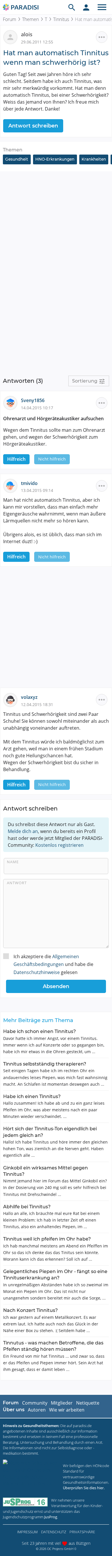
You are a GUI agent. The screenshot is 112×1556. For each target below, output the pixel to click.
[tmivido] (12, 485)
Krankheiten (94, 159)
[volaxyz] (12, 699)
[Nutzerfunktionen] (86, 7)
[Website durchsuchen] (72, 7)
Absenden (56, 986)
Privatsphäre (82, 1531)
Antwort (17, 882)
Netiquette (87, 1403)
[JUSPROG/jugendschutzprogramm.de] (25, 1502)
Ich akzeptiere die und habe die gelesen (53, 964)
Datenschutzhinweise (36, 972)
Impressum (27, 1531)
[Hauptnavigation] (102, 7)
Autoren (37, 1410)
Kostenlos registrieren (59, 845)
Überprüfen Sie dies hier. (84, 1487)
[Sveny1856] (12, 403)
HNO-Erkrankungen (54, 159)
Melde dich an (23, 831)
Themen (30, 19)
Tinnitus (61, 19)
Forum (9, 19)
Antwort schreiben (33, 126)
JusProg (50, 1516)
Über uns (13, 1409)
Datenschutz (53, 1531)
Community (34, 1403)
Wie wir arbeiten (66, 1410)
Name (13, 861)
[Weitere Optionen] (101, 37)
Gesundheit (16, 159)
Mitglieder (62, 1403)
